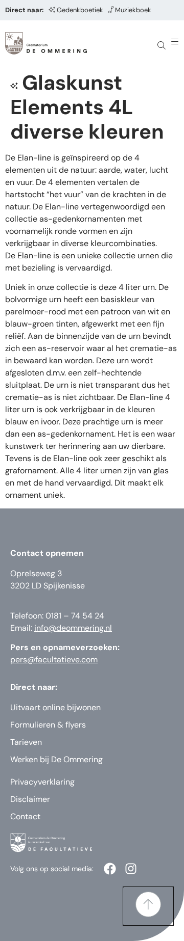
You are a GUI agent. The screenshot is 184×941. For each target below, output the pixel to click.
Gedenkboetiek (80, 10)
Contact (25, 816)
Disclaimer (30, 799)
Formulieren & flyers (48, 724)
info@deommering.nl (73, 628)
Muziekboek (133, 10)
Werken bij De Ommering (56, 759)
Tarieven (26, 742)
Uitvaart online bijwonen (55, 707)
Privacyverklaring (42, 781)
